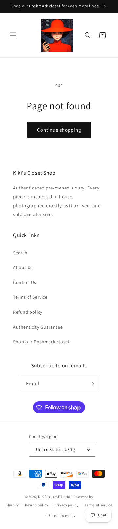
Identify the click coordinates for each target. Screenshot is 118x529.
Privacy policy (66, 505)
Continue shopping (59, 130)
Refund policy (27, 312)
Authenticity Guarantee (38, 327)
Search (20, 253)
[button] (13, 35)
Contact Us (24, 282)
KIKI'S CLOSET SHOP (55, 496)
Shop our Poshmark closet (41, 342)
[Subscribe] (92, 383)
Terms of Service (30, 297)
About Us (23, 267)
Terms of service (98, 505)
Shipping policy (62, 515)
